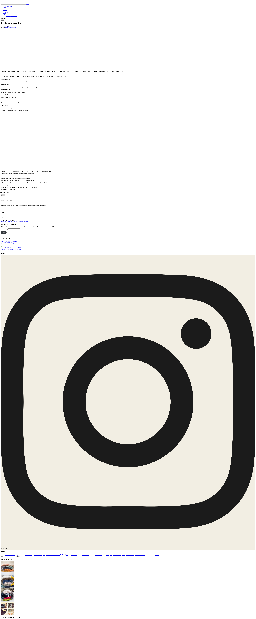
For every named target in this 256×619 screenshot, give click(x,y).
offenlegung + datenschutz (11, 16)
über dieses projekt (6, 110)
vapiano (6, 76)
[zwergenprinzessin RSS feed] (104, 210)
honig (51, 555)
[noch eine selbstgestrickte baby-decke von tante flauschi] (7, 587)
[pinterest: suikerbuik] (120, 210)
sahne (100, 555)
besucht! (5, 13)
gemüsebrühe (48, 555)
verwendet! (5, 12)
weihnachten (132, 555)
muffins (75, 555)
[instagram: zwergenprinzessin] (135, 210)
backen (3, 555)
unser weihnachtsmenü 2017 (9, 244)
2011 (22, 110)
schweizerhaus (30, 108)
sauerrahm (107, 555)
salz (103, 555)
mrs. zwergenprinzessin (8, 242)
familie (6, 27)
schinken (111, 555)
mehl (69, 555)
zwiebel (152, 555)
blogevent (18, 555)
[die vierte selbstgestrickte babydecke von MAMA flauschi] (7, 574)
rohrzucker (97, 555)
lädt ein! (5, 10)
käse (67, 555)
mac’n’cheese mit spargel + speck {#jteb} (11, 249)
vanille (127, 555)
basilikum (13, 555)
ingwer (53, 555)
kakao (56, 555)
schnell (114, 555)
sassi (9, 26)
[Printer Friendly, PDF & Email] (3, 195)
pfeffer (91, 555)
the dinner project (12, 27)
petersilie (87, 555)
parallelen (34, 182)
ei (33, 555)
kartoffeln (58, 555)
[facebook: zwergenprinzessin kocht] (151, 210)
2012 (25, 110)
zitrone (137, 555)
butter (23, 555)
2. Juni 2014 (3, 26)
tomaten (123, 555)
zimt (135, 555)
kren (51, 108)
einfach (35, 555)
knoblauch (63, 555)
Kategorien (3, 220)
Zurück (27, 4)
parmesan (84, 555)
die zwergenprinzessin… (8, 6)
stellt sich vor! (6, 14)
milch (72, 555)
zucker (147, 555)
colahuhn (10, 102)
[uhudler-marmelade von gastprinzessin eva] (7, 615)
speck (116, 555)
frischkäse (38, 555)
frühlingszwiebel (42, 555)
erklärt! (4, 11)
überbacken (157, 555)
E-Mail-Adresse (4, 229)
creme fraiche (29, 555)
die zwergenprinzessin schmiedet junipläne (12, 247)
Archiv (2, 215)
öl (155, 555)
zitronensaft (142, 555)
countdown (4, 250)
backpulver (8, 555)
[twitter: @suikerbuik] (89, 210)
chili (26, 555)
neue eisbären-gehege (10, 187)
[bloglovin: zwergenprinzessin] (166, 210)
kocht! (4, 7)
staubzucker (119, 555)
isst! (4, 8)
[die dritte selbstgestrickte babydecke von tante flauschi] (7, 601)
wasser (129, 555)
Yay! (3, 232)
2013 (27, 110)
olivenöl (79, 555)
